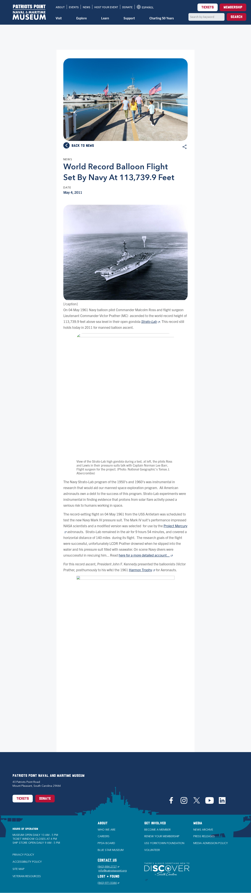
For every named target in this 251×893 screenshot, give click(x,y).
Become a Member (157, 829)
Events (74, 7)
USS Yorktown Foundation (164, 843)
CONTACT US (107, 860)
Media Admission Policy (210, 843)
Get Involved (155, 823)
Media (197, 823)
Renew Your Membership (161, 836)
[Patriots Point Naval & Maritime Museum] (29, 12)
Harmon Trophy (142, 570)
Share (184, 147)
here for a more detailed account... (146, 555)
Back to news (83, 146)
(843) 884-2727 (108, 866)
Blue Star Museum (111, 850)
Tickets (207, 7)
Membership (233, 7)
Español (145, 7)
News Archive (203, 829)
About (60, 7)
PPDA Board (106, 843)
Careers (103, 836)
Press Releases (204, 836)
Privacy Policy (23, 854)
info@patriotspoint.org (112, 870)
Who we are (106, 829)
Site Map (19, 869)
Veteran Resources (27, 876)
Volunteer (152, 850)
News (86, 7)
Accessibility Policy (27, 861)
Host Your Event (106, 7)
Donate (127, 7)
